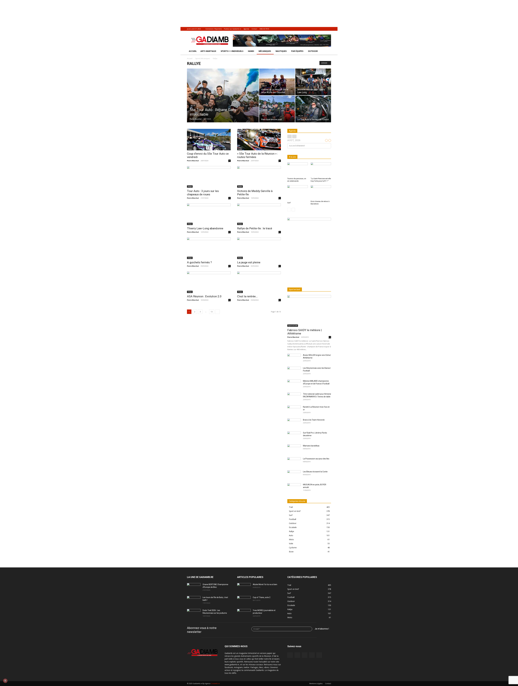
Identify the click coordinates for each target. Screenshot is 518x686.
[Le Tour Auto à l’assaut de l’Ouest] (313, 109)
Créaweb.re (215, 683)
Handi (251, 51)
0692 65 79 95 (264, 29)
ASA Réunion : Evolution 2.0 (204, 296)
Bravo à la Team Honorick (314, 420)
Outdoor (313, 51)
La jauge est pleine (248, 262)
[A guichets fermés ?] (209, 248)
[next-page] (217, 311)
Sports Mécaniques (202, 58)
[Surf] (297, 193)
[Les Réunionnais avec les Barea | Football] (294, 371)
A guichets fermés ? (199, 262)
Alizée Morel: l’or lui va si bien (265, 584)
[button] (328, 51)
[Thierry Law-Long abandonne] (209, 214)
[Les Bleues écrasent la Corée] (294, 475)
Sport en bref (292, 325)
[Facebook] (311, 29)
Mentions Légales (316, 683)
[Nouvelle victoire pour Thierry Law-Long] (313, 82)
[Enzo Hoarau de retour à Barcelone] (321, 192)
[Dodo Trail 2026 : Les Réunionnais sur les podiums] (193, 613)
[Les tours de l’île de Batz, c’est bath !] (193, 600)
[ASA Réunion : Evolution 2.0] (209, 282)
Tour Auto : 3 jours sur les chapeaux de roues (203, 192)
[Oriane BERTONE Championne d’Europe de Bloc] (193, 588)
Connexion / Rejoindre (213, 29)
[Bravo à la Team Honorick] (294, 423)
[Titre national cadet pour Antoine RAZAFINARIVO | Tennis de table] (294, 397)
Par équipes (297, 51)
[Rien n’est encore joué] (277, 109)
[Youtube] (329, 29)
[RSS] (320, 29)
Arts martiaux (208, 51)
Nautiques (281, 51)
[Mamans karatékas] (294, 449)
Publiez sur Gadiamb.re (232, 29)
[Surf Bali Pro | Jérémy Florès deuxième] (294, 436)
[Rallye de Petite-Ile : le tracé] (259, 214)
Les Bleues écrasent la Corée (315, 472)
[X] (325, 29)
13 (212, 312)
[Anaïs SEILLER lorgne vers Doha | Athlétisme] (294, 358)
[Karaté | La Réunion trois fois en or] (294, 410)
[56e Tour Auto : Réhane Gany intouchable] (223, 100)
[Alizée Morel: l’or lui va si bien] (244, 588)
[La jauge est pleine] (259, 248)
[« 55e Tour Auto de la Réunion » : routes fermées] (259, 139)
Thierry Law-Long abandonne (205, 228)
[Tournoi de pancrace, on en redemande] (297, 169)
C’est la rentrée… (247, 296)
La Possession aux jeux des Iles (316, 459)
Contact (254, 29)
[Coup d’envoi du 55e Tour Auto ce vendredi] (209, 139)
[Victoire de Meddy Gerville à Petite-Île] (259, 177)
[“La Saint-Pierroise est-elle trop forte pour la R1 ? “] (321, 169)
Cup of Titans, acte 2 (261, 597)
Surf (289, 203)
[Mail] (316, 29)
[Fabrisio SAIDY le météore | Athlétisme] (309, 311)
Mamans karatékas (311, 446)
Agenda (246, 29)
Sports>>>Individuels (232, 51)
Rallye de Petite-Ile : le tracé (254, 228)
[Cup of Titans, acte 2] (244, 600)
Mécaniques (265, 51)
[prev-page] (289, 209)
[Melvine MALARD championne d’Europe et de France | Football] (294, 384)
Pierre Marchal (196, 119)
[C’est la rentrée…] (259, 282)
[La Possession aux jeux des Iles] (294, 462)
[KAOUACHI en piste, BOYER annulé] (294, 488)
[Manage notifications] (5, 681)
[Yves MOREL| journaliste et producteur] (244, 613)
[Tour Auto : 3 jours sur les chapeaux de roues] (209, 177)
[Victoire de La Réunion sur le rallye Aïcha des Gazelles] (277, 82)
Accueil (193, 51)
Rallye (193, 105)
